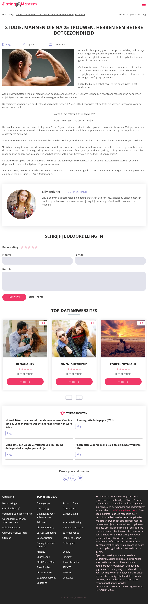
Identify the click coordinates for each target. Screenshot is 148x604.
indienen (14, 297)
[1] (22, 247)
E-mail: (79, 254)
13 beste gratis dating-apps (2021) (94, 420)
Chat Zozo (68, 577)
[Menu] (144, 4)
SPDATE (67, 567)
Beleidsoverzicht (11, 527)
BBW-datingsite (71, 532)
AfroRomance (44, 572)
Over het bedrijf (10, 508)
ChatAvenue (43, 556)
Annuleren (35, 297)
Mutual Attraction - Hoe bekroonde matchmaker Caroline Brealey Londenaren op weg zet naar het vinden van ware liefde (38, 424)
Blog (8, 44)
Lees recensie (25, 374)
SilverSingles (43, 567)
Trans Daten (69, 508)
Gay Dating (43, 508)
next (79, 397)
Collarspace (69, 543)
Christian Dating (45, 527)
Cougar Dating (44, 537)
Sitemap (6, 537)
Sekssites (42, 522)
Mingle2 (41, 551)
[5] (36, 247)
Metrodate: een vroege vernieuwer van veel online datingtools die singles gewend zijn (34, 446)
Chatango (42, 582)
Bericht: (7, 269)
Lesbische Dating (72, 537)
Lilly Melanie (51, 192)
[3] (29, 247)
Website (25, 381)
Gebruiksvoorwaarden (14, 532)
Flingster (67, 556)
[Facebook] (73, 478)
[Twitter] (80, 478)
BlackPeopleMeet (46, 562)
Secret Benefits (71, 562)
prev (68, 397)
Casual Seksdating (46, 532)
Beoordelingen (10, 503)
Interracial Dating (72, 522)
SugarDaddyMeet (46, 577)
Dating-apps (43, 503)
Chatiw (66, 551)
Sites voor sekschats (74, 527)
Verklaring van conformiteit (17, 513)
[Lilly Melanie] (21, 204)
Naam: (6, 254)
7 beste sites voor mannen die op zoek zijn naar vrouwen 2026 (108, 446)
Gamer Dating (70, 513)
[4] (32, 247)
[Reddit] (66, 478)
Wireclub (67, 572)
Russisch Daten (71, 503)
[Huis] (19, 4)
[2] (25, 247)
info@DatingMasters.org (123, 510)
